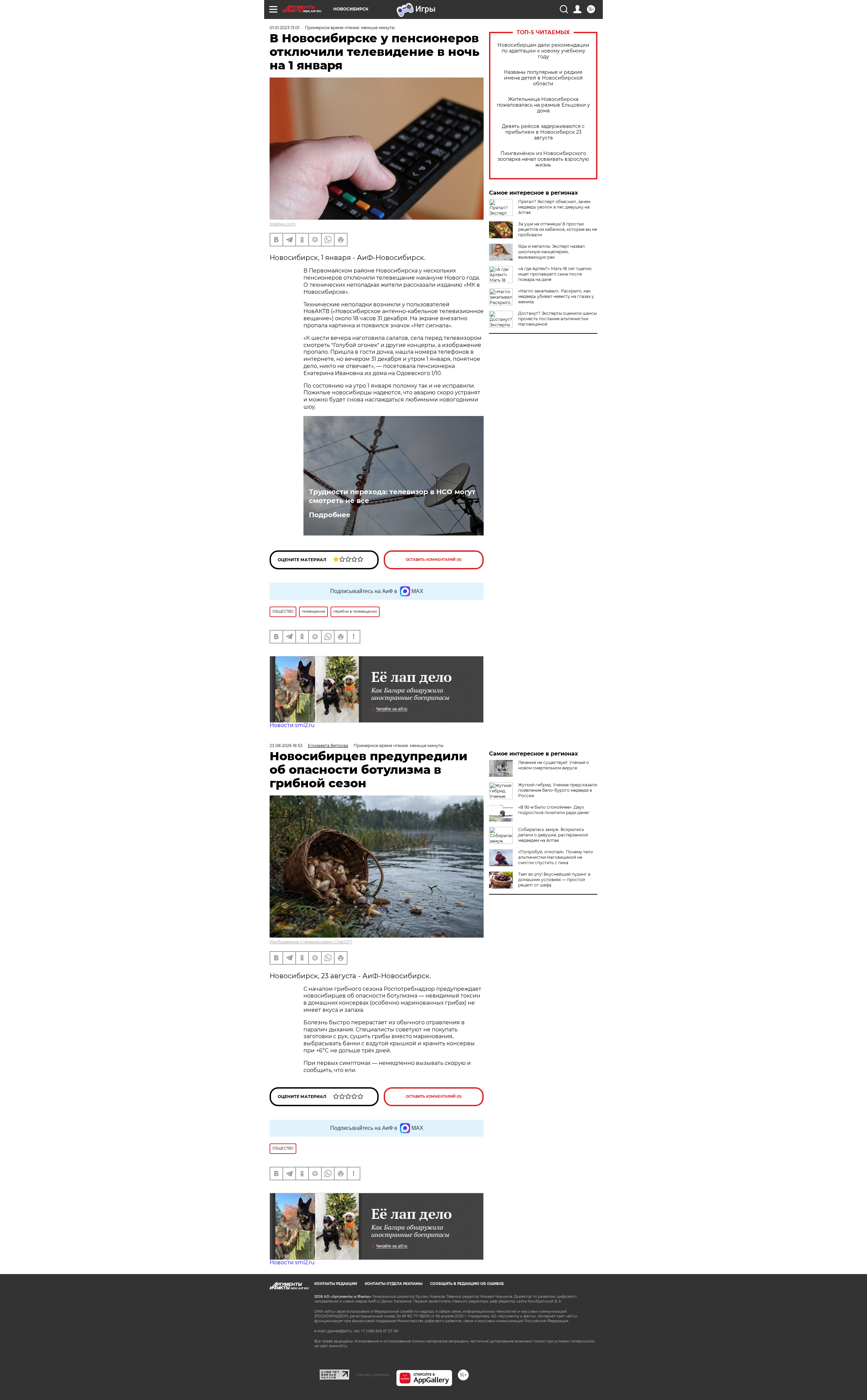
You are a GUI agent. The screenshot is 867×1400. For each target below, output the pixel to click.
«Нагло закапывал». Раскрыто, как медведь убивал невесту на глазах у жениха (556, 296)
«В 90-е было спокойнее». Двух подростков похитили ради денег (554, 810)
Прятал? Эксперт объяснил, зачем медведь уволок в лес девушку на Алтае (554, 207)
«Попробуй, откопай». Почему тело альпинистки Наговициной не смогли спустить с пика (555, 857)
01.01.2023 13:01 (284, 27)
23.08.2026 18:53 (286, 745)
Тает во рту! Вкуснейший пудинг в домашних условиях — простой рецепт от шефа (554, 880)
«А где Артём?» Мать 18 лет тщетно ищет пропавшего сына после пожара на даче (555, 274)
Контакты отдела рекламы (393, 1284)
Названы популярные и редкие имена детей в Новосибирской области (543, 78)
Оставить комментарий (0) (434, 559)
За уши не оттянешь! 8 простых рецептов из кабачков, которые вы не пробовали (557, 229)
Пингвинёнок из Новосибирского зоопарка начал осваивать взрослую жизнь (543, 159)
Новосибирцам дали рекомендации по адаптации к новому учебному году (543, 51)
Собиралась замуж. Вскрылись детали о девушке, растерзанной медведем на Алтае (553, 835)
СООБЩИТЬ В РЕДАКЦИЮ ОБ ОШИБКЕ (467, 1284)
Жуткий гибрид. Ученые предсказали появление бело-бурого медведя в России (557, 790)
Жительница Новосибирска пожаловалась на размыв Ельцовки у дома (543, 105)
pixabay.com (283, 223)
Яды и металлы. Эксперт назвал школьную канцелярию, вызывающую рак (551, 252)
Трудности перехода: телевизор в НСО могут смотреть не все (392, 496)
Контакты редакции (335, 1284)
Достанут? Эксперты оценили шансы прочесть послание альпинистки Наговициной (557, 319)
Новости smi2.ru (292, 725)
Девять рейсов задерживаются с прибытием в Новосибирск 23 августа (543, 132)
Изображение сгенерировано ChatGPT (311, 941)
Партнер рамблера (373, 1375)
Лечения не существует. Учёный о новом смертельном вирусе (553, 765)
